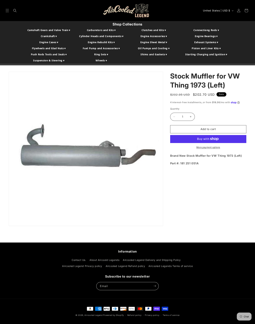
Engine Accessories (154, 36)
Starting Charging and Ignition (206, 54)
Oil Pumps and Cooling (153, 48)
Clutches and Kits (154, 30)
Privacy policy (152, 315)
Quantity (175, 108)
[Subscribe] (155, 286)
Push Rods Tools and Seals (49, 54)
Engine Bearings (206, 36)
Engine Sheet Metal (153, 42)
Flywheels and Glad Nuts (49, 48)
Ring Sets (101, 54)
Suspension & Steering (48, 60)
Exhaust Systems (206, 42)
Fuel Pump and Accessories (101, 48)
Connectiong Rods (206, 30)
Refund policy (134, 315)
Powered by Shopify (113, 315)
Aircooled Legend (93, 315)
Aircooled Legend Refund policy (125, 266)
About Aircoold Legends (104, 260)
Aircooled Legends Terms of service (170, 266)
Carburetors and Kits (101, 30)
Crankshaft (49, 36)
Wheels (101, 60)
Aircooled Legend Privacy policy (82, 266)
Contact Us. (79, 260)
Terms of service (171, 315)
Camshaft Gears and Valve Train (48, 30)
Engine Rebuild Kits (101, 42)
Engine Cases (48, 42)
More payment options (208, 147)
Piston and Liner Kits (206, 48)
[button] (7, 10)
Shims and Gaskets (154, 54)
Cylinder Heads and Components (101, 36)
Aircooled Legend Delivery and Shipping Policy (152, 260)
